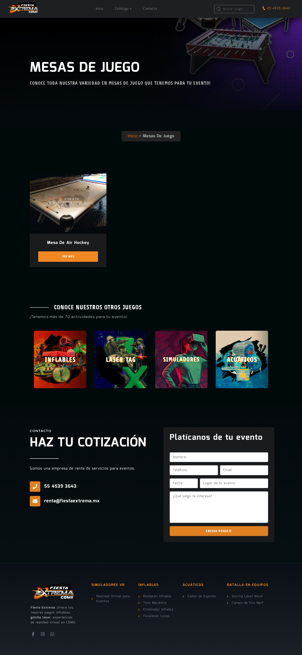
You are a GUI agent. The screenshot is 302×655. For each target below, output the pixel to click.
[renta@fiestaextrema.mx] (35, 501)
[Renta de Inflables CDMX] (23, 6)
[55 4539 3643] (35, 486)
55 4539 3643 (278, 8)
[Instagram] (42, 634)
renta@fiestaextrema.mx (72, 501)
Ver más (68, 256)
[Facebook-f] (33, 634)
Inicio (132, 136)
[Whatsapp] (52, 634)
